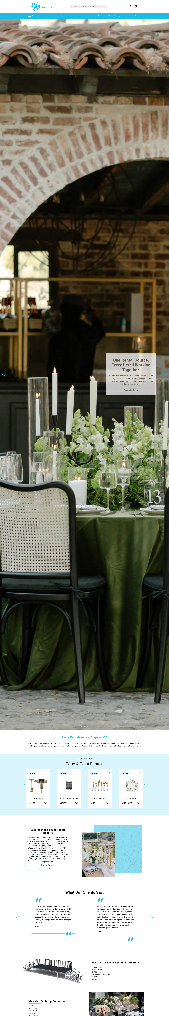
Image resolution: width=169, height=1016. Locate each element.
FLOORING (96, 979)
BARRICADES (97, 970)
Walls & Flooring (114, 16)
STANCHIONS (97, 967)
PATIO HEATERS (98, 972)
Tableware (64, 16)
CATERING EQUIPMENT (101, 974)
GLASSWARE (34, 1008)
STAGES (95, 977)
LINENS (32, 1013)
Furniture (49, 16)
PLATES (32, 1006)
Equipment (95, 16)
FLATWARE (33, 1011)
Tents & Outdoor (135, 16)
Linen (80, 16)
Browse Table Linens (131, 387)
